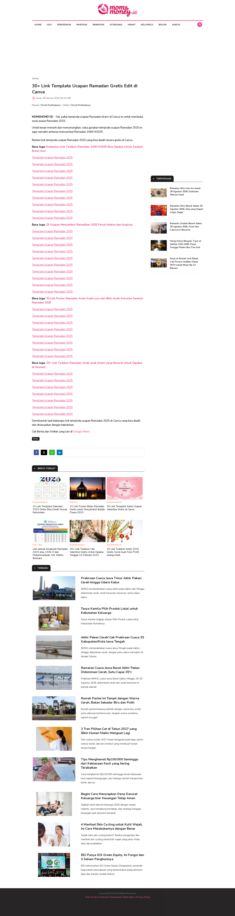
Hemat (132, 24)
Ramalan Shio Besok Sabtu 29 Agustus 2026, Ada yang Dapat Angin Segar (186, 209)
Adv (49, 24)
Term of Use (91, 897)
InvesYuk (81, 24)
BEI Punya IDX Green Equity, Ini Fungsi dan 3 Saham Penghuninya (112, 857)
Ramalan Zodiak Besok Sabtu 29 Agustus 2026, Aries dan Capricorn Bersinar (186, 226)
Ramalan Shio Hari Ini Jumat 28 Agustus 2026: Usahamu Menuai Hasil (185, 191)
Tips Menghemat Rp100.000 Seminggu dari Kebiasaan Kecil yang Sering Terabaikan (109, 763)
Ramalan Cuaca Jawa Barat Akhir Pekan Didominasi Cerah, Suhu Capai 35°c (110, 670)
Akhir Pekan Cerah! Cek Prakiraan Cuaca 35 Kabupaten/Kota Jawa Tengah (112, 639)
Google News (81, 431)
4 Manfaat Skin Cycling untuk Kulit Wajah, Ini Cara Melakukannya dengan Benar (111, 826)
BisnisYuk (98, 24)
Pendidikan (64, 24)
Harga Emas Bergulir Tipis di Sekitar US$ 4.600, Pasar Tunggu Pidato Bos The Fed (185, 244)
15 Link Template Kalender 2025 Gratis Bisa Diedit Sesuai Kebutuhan (50, 509)
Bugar (163, 24)
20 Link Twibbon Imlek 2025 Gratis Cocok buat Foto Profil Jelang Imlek (123, 552)
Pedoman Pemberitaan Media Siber (116, 897)
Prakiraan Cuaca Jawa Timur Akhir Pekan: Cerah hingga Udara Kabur (111, 580)
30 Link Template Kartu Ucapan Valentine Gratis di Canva (124, 508)
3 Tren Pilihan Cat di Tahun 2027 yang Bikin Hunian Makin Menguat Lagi (109, 731)
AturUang (116, 24)
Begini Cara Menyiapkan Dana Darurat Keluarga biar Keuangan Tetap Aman (109, 796)
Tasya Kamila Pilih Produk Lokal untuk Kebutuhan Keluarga (109, 610)
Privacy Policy (143, 897)
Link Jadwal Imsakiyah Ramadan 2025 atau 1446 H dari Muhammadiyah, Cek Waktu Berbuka (50, 553)
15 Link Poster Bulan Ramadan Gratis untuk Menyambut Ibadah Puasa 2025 (87, 509)
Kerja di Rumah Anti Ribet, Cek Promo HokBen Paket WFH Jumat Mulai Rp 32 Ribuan (184, 263)
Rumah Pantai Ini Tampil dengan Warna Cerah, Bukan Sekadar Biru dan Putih (110, 700)
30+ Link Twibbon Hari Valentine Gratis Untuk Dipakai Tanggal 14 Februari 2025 (86, 552)
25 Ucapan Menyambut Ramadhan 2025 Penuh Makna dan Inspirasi (89, 225)
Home (38, 24)
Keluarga (147, 24)
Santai (176, 24)
